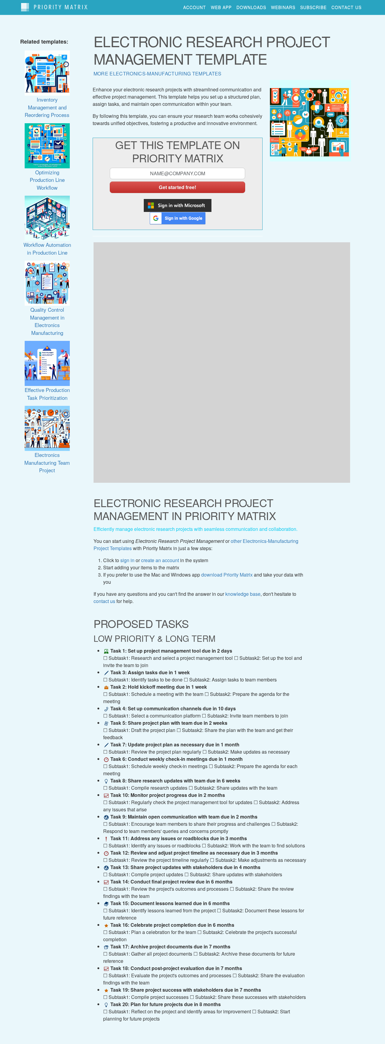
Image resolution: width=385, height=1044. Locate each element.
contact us (346, 7)
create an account (160, 560)
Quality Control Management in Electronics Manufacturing (47, 321)
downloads (251, 7)
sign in (127, 560)
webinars (283, 7)
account (194, 7)
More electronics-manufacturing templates (158, 73)
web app (221, 7)
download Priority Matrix (227, 574)
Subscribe (313, 7)
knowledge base (242, 593)
